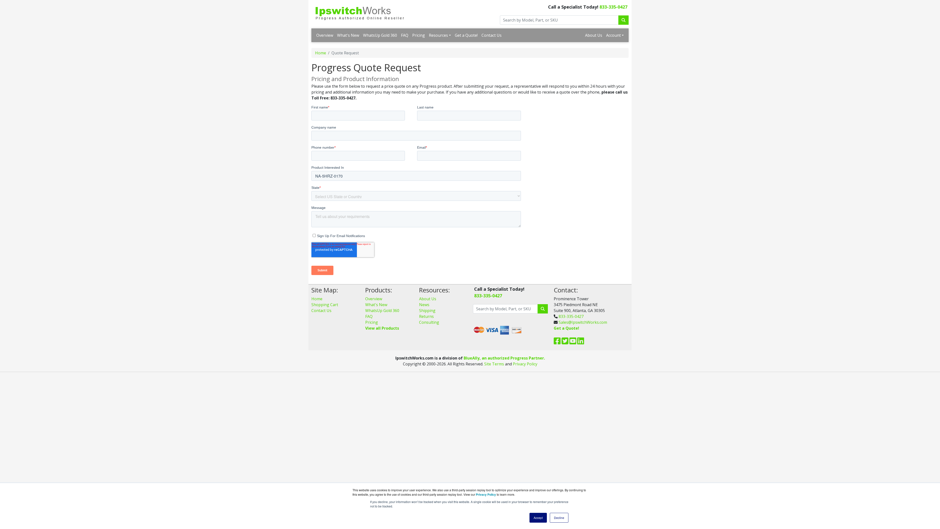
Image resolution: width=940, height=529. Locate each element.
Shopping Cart (324, 304)
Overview (324, 35)
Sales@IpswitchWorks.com (583, 322)
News (424, 304)
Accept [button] (538, 518)
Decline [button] (559, 518)
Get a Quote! (466, 35)
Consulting (429, 322)
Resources (438, 35)
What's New (348, 35)
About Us (593, 35)
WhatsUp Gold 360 (380, 35)
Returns (426, 316)
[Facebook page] (557, 342)
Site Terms (494, 364)
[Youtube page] (572, 342)
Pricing (418, 35)
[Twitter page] (565, 342)
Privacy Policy (525, 364)
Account (613, 35)
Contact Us (492, 35)
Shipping (427, 310)
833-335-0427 (613, 7)
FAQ (404, 35)
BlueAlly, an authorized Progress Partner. (504, 358)
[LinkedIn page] (580, 342)
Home (320, 53)
